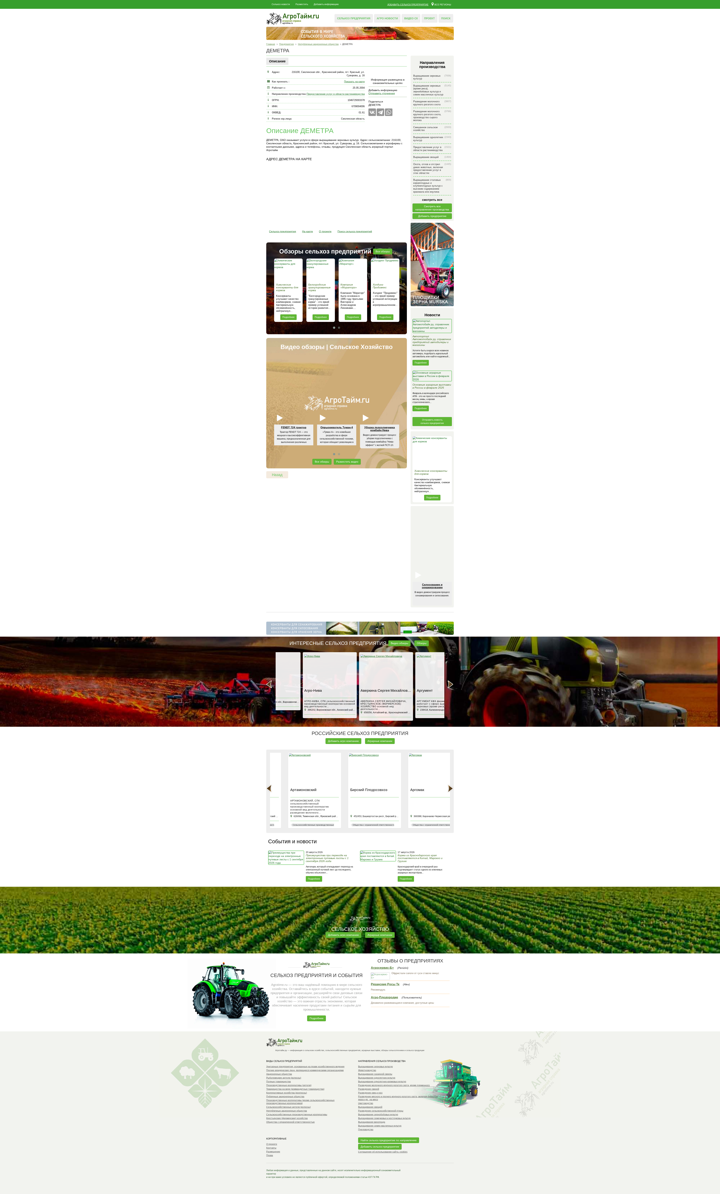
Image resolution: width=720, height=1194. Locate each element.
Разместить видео (347, 461)
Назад (277, 475)
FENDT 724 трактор (293, 427)
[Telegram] (380, 112)
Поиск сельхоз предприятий (355, 231)
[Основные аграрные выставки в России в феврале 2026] (432, 377)
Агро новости (387, 18)
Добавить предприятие (432, 216)
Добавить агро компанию (343, 740)
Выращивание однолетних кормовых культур (382, 1081)
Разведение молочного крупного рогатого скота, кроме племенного (394, 1085)
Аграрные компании (380, 740)
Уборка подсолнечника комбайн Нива (379, 429)
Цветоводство (365, 1103)
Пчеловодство (365, 1129)
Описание (277, 61)
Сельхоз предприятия (353, 18)
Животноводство (367, 1070)
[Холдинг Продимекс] (385, 270)
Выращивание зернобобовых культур (378, 1114)
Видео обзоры (399, 643)
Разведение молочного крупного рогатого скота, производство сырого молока (432, 116)
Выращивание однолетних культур (432, 139)
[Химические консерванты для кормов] (288, 270)
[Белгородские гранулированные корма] (320, 270)
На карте (307, 231)
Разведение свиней (368, 1089)
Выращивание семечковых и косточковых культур (384, 1118)
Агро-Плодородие (384, 997)
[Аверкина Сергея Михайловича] (303, 670)
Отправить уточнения (381, 93)
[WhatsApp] (388, 112)
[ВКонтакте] (372, 112)
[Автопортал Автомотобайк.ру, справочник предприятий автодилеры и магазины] (432, 327)
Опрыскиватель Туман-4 (336, 427)
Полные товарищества (278, 1081)
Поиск (446, 18)
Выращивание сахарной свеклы (375, 1074)
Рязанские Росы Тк (385, 984)
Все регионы (442, 4)
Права (269, 1155)
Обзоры (421, 643)
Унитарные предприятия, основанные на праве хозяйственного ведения (305, 1066)
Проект (429, 18)
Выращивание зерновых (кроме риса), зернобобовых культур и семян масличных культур (432, 90)
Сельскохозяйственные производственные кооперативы (296, 1114)
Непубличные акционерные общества (286, 1111)
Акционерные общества (279, 1074)
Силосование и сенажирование (432, 586)
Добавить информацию (326, 4)
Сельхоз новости (281, 4)
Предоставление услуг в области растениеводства (336, 94)
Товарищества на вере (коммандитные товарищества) (295, 1089)
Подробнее (288, 317)
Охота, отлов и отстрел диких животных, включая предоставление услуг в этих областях (432, 168)
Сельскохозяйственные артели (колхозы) (288, 1107)
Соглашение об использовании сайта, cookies (382, 1152)
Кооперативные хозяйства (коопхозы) (286, 1093)
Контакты (271, 1148)
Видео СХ (411, 18)
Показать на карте (354, 81)
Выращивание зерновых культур (432, 77)
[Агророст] (416, 670)
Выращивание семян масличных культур (379, 1125)
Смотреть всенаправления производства (432, 208)
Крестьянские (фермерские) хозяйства (287, 1118)
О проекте (325, 231)
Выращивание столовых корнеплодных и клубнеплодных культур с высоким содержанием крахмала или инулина (432, 186)
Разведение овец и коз (370, 1093)
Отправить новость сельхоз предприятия (432, 422)
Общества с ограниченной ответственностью (290, 1122)
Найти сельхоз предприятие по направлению (389, 1140)
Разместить (302, 4)
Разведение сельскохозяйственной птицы (380, 1111)
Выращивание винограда (371, 1122)
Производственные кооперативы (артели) (288, 1085)
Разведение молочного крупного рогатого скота (432, 103)
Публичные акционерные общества (285, 1096)
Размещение (273, 1151)
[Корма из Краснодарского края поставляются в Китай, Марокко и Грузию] (378, 866)
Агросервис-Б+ (382, 967)
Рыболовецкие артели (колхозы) (283, 1078)
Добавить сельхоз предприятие (407, 4)
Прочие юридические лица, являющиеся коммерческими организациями (305, 1070)
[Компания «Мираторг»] (353, 270)
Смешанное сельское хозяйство (432, 129)
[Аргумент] (360, 670)
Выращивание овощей (432, 157)
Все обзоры (383, 251)
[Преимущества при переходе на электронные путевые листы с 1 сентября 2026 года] (286, 866)
